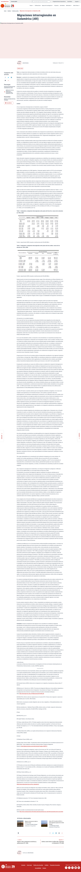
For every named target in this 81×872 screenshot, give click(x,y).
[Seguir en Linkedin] (75, 867)
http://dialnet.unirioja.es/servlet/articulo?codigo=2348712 (34, 746)
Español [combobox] (76, 1)
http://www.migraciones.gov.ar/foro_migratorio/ (28, 784)
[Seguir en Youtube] (79, 867)
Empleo (44, 868)
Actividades (62, 5)
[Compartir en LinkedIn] (11, 77)
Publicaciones (38, 5)
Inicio (5, 10)
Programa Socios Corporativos (59, 1)
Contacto (23, 865)
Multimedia (68, 5)
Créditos (46, 865)
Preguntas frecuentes (55, 865)
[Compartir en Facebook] (5, 77)
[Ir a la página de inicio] (8, 5)
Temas (31, 5)
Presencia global (14, 1)
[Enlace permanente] (8, 80)
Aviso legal (29, 865)
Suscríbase (69, 1)
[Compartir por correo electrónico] (5, 80)
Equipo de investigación (47, 5)
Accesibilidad (38, 868)
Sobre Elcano (76, 5)
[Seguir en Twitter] (69, 867)
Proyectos (56, 5)
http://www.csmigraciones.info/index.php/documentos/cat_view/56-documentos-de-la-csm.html (41, 811)
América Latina (15, 10)
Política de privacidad (38, 865)
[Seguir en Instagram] (72, 867)
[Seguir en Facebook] (66, 867)
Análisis (9, 10)
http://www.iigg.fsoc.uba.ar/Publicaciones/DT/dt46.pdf (31, 693)
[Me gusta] (18, 833)
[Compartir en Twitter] (8, 77)
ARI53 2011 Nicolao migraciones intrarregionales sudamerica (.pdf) (10, 92)
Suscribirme (9, 103)
